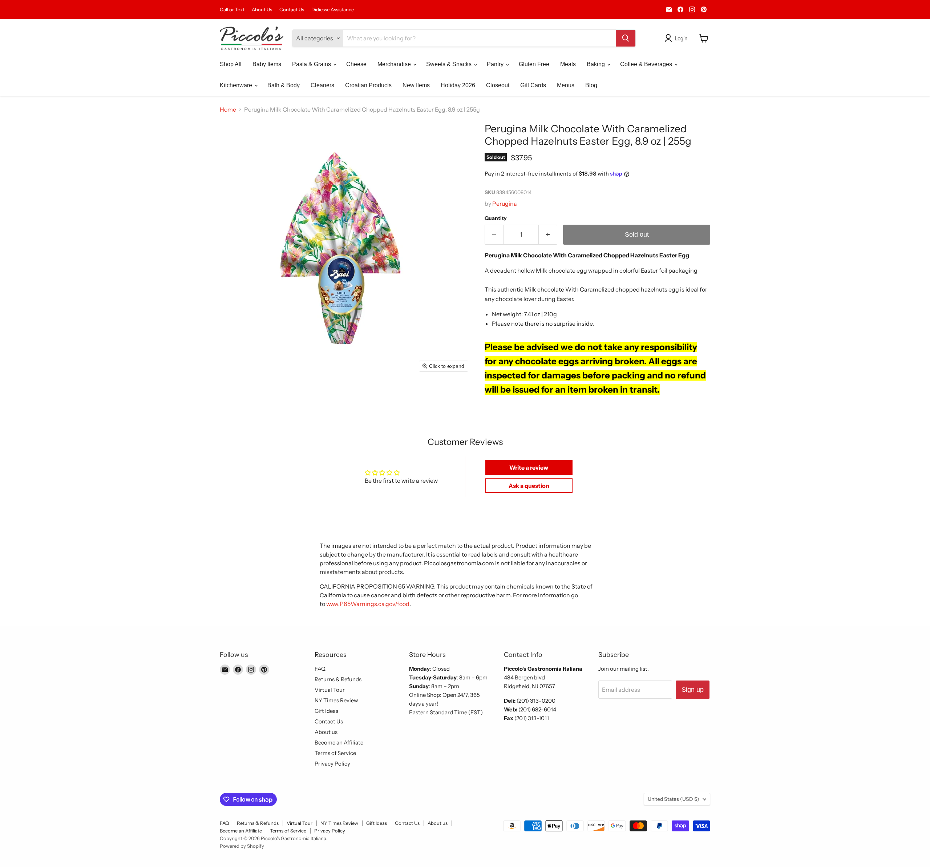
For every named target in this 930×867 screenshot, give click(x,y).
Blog (591, 85)
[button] (677, 38)
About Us (262, 9)
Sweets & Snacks (449, 64)
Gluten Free (534, 64)
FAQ (320, 668)
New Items (416, 85)
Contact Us (291, 9)
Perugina (504, 203)
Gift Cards (533, 85)
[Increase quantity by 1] (548, 235)
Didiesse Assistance (332, 9)
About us (326, 731)
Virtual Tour (330, 689)
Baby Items (266, 64)
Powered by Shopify (242, 846)
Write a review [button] (528, 467)
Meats (568, 64)
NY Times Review (336, 700)
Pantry (496, 64)
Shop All (231, 64)
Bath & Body (283, 85)
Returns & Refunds (338, 679)
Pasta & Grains (312, 64)
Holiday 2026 (458, 85)
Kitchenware (237, 85)
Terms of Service (335, 753)
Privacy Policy (332, 763)
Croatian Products (368, 85)
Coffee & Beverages (647, 64)
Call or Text (232, 9)
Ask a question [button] (529, 485)
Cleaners (322, 85)
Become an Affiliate (339, 742)
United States (673, 799)
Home (228, 109)
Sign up (693, 689)
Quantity (496, 218)
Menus (565, 85)
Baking (596, 64)
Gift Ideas (326, 710)
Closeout (497, 85)
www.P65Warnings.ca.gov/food (367, 603)
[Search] (625, 38)
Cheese (356, 64)
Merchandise (394, 64)
